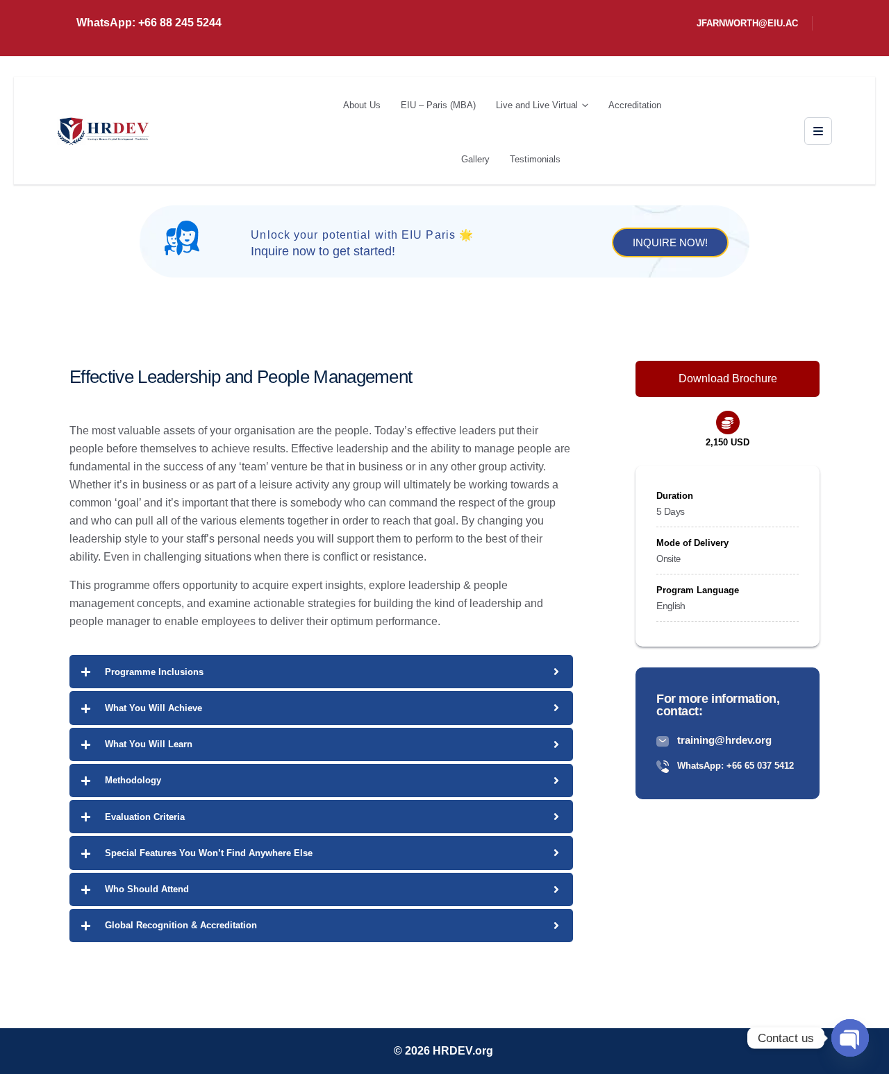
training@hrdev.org (724, 740)
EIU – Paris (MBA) (438, 105)
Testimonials (535, 159)
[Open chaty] (850, 1038)
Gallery (475, 159)
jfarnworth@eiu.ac (747, 23)
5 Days (670, 511)
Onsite (668, 559)
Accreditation (634, 105)
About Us (362, 105)
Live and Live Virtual (537, 105)
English (670, 605)
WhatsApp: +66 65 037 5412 (735, 765)
